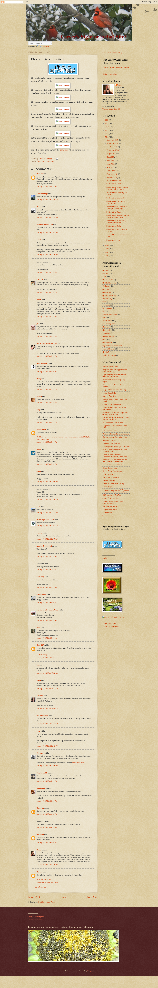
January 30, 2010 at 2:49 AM (47, 556)
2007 (107, 252)
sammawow (41, 788)
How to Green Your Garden (112, 471)
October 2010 (112, 147)
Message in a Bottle (109, 506)
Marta (39, 680)
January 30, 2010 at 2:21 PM (47, 781)
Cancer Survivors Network (111, 404)
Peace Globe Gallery (109, 393)
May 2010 (110, 164)
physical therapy (108, 336)
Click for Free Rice (109, 396)
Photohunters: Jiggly (113, 212)
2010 (107, 137)
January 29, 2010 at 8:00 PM (47, 442)
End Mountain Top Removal (112, 465)
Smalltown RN (42, 773)
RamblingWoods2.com (45, 520)
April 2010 (111, 167)
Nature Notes (107, 321)
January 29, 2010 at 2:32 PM (47, 316)
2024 (107, 120)
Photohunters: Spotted (114, 184)
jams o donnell (42, 363)
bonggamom (41, 429)
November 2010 (113, 143)
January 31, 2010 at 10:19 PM (47, 865)
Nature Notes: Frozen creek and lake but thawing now (117, 216)
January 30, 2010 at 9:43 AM (47, 658)
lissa (38, 731)
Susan (39, 449)
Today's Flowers (108, 349)
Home (63, 897)
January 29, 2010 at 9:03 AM (47, 186)
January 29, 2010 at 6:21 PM (47, 422)
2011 (107, 134)
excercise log (107, 299)
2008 (107, 249)
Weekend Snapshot (109, 516)
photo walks (106, 330)
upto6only (40, 577)
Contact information (109, 623)
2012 (107, 130)
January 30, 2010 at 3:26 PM (47, 801)
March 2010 (111, 171)
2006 (107, 256)
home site (64, 149)
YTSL (39, 507)
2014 (107, 123)
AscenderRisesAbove (45, 224)
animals (105, 270)
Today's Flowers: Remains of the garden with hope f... (116, 207)
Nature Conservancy (109, 468)
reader (104, 558)
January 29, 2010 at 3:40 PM (47, 372)
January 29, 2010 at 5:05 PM (47, 389)
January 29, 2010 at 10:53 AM (47, 217)
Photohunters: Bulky (113, 226)
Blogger (90, 971)
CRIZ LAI (40, 280)
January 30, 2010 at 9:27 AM (47, 638)
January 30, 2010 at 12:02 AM (47, 526)
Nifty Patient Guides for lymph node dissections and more (115, 413)
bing (38, 410)
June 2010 (111, 160)
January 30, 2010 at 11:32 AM (47, 689)
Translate (45, 46)
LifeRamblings (42, 194)
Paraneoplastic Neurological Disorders (116, 446)
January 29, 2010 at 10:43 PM (47, 513)
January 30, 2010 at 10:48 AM (47, 673)
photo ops (105, 327)
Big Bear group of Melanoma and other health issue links (114, 376)
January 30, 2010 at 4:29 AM (47, 603)
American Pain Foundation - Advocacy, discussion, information (114, 455)
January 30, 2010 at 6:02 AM (47, 620)
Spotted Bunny (42, 655)
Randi (39, 207)
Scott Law (40, 753)
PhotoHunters (107, 513)
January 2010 (112, 178)
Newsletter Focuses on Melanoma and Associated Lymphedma (114, 461)
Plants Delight (107, 487)
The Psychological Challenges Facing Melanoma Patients (115, 418)
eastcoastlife (41, 594)
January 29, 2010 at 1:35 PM (47, 272)
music (104, 317)
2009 (107, 245)
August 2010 (111, 154)
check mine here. (78, 763)
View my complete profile (111, 109)
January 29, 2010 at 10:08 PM (47, 482)
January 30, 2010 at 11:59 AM (47, 708)
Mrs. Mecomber (42, 716)
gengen (39, 533)
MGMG (39, 396)
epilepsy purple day (109, 295)
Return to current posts (36, 917)
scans (104, 339)
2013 (107, 127)
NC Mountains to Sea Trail (111, 495)
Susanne (40, 696)
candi (39, 471)
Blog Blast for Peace (109, 509)
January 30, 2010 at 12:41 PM (47, 746)
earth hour (106, 289)
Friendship (106, 305)
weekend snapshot (109, 355)
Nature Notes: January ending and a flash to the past (117, 188)
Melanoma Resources (110, 366)
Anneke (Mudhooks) (44, 546)
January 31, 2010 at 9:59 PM (47, 843)
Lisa (38, 665)
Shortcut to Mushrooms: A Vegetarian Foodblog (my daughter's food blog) (115, 491)
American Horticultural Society (113, 484)
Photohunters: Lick (113, 240)
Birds (104, 277)
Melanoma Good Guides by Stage (114, 437)
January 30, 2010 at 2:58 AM (47, 570)
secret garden (50, 161)
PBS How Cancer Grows (111, 443)
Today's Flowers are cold (115, 180)
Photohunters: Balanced (115, 198)
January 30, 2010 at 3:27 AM (47, 587)
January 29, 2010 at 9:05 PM (47, 464)
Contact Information (109, 74)
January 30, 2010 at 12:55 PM (47, 766)
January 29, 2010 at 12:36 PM (47, 255)
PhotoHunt (40, 161)
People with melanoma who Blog (114, 390)
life (103, 311)
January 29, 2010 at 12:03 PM (47, 233)
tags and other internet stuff (112, 346)
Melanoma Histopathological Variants (115, 434)
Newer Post (34, 897)
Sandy (39, 627)
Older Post (92, 897)
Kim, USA (40, 645)
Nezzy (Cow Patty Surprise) (47, 343)
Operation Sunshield (109, 440)
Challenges (106, 286)
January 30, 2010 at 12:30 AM (47, 539)
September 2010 (113, 150)
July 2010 (110, 157)
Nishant (39, 872)
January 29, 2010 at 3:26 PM (47, 356)
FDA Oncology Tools (109, 431)
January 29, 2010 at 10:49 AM (47, 200)
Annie (39, 240)
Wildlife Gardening (108, 480)
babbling (105, 273)
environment (106, 292)
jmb (38, 324)
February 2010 (112, 174)
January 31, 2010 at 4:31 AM (47, 827)
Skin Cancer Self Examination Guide (115, 67)
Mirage (39, 379)
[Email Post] (57, 159)
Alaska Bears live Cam (110, 498)
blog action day (107, 280)
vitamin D (105, 352)
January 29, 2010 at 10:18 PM (47, 499)
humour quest (107, 308)
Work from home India (44, 879)
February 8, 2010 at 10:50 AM (47, 882)
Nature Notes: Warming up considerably (115, 202)
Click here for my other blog (112, 53)
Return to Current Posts (110, 626)
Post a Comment (40, 887)
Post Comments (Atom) (46, 902)
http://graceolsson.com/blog (47, 610)
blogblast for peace (109, 283)
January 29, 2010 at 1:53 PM (47, 292)
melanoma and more (109, 314)
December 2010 (113, 140)
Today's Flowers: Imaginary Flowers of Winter (116, 222)
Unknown (40, 174)
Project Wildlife (107, 474)
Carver (39, 850)
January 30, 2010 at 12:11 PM (47, 724)
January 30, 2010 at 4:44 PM (47, 814)
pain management (108, 324)
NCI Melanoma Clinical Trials (112, 423)
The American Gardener (110, 477)
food (104, 302)
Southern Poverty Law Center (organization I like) (112, 502)
